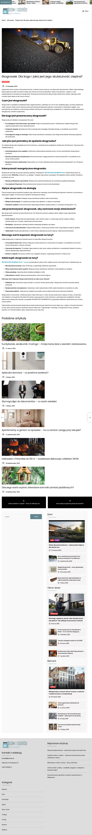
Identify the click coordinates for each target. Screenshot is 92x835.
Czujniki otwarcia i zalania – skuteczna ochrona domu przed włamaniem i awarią (66, 756)
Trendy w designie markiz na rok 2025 (70, 640)
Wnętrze (4, 830)
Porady (4, 819)
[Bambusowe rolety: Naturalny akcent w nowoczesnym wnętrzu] (53, 653)
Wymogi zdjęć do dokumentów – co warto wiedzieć (29, 401)
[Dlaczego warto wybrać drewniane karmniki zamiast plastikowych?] (23, 475)
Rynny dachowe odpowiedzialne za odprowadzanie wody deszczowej (69, 579)
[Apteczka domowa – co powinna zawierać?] (23, 361)
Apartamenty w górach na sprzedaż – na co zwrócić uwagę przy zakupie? (41, 430)
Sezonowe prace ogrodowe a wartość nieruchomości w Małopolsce (63, 2)
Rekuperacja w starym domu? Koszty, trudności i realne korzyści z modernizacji (66, 693)
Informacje (6, 81)
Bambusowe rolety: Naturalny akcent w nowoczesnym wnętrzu (71, 652)
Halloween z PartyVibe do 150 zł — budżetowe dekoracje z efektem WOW (40, 458)
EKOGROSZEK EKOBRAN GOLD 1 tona (14, 262)
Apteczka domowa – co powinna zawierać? (25, 372)
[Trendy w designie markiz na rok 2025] (53, 643)
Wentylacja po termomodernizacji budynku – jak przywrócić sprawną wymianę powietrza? (69, 715)
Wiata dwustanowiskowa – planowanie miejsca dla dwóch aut (66, 546)
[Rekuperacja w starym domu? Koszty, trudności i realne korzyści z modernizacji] (67, 678)
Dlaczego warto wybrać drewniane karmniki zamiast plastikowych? (38, 487)
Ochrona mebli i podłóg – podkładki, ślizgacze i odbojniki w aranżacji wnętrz (39, 2)
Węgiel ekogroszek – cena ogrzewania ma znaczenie (70, 568)
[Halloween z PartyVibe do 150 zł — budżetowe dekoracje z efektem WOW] (23, 447)
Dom (52, 540)
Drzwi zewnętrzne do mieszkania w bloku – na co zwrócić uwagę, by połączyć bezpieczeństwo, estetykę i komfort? (70, 631)
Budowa (4, 789)
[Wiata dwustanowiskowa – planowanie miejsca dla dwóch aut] (67, 531)
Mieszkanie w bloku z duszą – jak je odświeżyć (15, 2)
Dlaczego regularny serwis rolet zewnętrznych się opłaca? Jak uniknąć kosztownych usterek (66, 619)
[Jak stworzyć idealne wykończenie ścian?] (53, 727)
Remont (53, 686)
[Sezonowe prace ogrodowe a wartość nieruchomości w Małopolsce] (51, 2)
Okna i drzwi (54, 613)
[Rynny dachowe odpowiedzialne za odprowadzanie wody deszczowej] (53, 580)
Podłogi (4, 814)
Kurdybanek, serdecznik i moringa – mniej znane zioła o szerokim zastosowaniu (44, 344)
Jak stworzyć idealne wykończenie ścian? (69, 726)
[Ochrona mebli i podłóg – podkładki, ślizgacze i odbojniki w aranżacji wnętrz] (28, 2)
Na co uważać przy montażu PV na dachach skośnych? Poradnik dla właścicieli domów (69, 557)
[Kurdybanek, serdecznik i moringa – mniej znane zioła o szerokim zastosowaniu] (75, 2)
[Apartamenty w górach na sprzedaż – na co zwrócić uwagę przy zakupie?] (23, 418)
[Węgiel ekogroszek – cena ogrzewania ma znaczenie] (53, 569)
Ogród (57, 540)
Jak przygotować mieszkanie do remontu (68, 704)
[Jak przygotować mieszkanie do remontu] (53, 705)
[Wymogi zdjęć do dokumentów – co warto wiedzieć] (23, 389)
